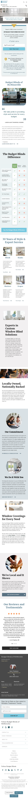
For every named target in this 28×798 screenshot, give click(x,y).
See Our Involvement (13, 594)
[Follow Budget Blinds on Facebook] (2, 727)
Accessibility (14, 757)
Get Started (14, 49)
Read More (5, 141)
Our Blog (4, 746)
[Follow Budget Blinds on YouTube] (12, 769)
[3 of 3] (15, 643)
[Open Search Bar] (24, 2)
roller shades (11, 535)
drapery (23, 535)
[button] (5, 6)
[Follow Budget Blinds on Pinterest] (18, 769)
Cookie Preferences (14, 761)
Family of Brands (7, 736)
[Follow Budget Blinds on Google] (8, 727)
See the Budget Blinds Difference (14, 230)
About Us (4, 739)
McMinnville (4, 5)
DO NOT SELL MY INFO (14, 759)
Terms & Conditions (14, 755)
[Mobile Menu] (26, 2)
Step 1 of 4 (15, 41)
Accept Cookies (14, 795)
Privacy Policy (18, 69)
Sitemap (14, 751)
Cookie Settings (9, 792)
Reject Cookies (18, 792)
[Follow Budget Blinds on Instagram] (12, 727)
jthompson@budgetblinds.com (14, 672)
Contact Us (5, 732)
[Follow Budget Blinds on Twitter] (15, 769)
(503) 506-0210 (26, 5)
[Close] (26, 784)
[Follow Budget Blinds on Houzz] (8, 769)
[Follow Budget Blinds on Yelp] (5, 727)
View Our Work (14, 648)
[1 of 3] (12, 643)
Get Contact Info (13, 6)
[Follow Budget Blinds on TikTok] (21, 769)
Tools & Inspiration (7, 743)
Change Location (4, 661)
